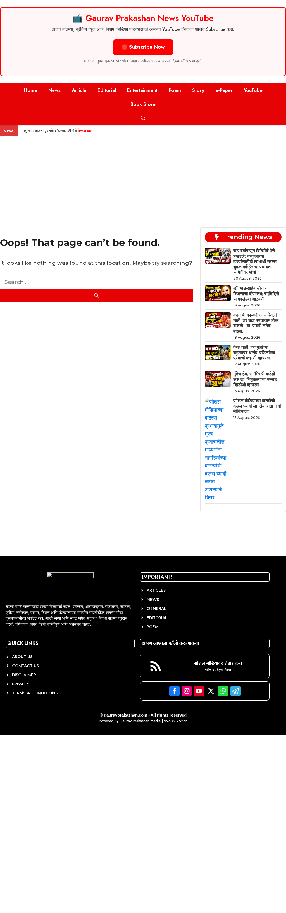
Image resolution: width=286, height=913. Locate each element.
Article (79, 90)
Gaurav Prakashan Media (140, 721)
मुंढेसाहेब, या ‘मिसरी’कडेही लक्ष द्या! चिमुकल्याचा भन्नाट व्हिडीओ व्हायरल (255, 379)
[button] (143, 118)
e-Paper (224, 90)
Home (30, 90)
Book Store (143, 104)
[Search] (96, 295)
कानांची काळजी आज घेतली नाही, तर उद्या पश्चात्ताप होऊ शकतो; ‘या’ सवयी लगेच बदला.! (255, 323)
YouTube (253, 90)
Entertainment (142, 90)
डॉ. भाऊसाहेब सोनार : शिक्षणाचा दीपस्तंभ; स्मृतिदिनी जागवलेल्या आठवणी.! (256, 293)
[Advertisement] (143, 178)
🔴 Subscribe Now (143, 47)
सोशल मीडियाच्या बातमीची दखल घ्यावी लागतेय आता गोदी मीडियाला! (257, 406)
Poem (175, 90)
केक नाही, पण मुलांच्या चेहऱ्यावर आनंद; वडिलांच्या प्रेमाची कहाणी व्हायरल (254, 352)
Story (198, 90)
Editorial (106, 90)
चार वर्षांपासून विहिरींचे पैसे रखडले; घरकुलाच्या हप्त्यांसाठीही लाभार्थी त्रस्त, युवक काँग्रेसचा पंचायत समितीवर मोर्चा (255, 261)
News (54, 90)
